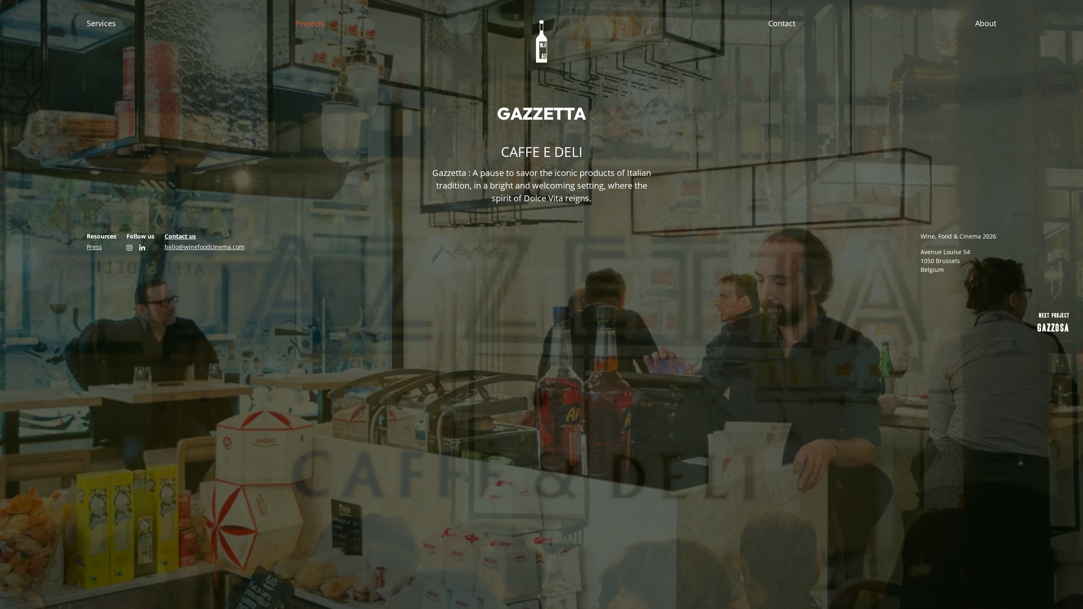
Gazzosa (1053, 323)
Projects (310, 23)
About (985, 23)
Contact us (180, 236)
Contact (781, 23)
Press (94, 247)
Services (101, 23)
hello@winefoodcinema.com (205, 247)
